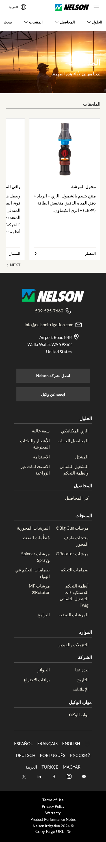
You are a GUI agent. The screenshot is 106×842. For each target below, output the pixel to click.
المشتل (81, 456)
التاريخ (82, 679)
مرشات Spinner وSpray (35, 557)
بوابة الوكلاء (78, 714)
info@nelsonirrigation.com (49, 324)
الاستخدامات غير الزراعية (35, 469)
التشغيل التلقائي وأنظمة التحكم (74, 469)
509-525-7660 (49, 310)
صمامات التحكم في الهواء (32, 573)
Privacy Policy (53, 806)
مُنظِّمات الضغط (36, 537)
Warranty (53, 813)
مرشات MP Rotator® (39, 589)
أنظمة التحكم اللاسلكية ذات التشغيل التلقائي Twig (74, 595)
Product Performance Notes (53, 819)
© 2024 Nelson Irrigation (53, 826)
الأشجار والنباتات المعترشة (35, 444)
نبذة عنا (81, 669)
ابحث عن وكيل (53, 394)
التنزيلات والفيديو (73, 644)
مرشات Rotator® (72, 553)
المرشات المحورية (33, 527)
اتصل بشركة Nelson (53, 375)
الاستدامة (41, 456)
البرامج (43, 614)
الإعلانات (80, 689)
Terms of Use (53, 800)
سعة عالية (41, 430)
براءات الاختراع (37, 679)
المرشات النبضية (73, 614)
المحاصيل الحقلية (72, 440)
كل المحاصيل (76, 498)
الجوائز (44, 669)
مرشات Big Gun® (72, 527)
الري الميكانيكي (74, 430)
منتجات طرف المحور (76, 541)
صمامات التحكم (74, 569)
